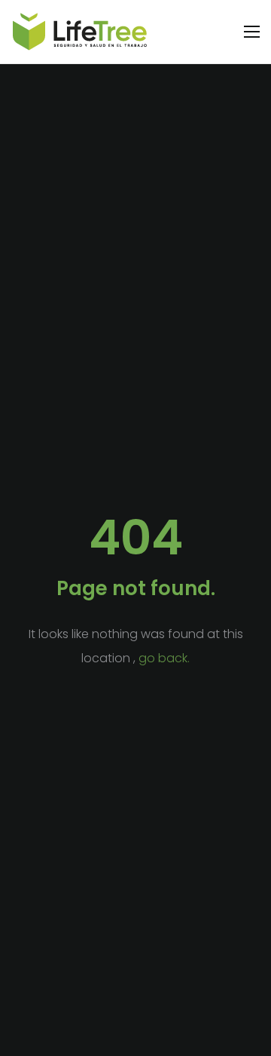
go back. (164, 658)
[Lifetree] (79, 32)
